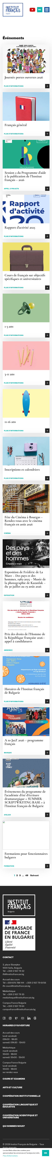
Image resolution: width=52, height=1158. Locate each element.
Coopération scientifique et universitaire (20, 1116)
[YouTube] (32, 9)
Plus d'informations (10, 1156)
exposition (9, 595)
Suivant (34, 875)
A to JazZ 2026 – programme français (24, 742)
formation (9, 866)
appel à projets (11, 189)
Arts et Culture (12, 1087)
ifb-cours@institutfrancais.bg (16, 986)
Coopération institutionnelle (21, 1096)
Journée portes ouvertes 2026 (24, 77)
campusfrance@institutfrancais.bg (19, 1009)
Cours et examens (14, 1079)
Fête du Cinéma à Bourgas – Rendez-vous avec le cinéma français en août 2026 (24, 520)
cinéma (7, 533)
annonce (8, 650)
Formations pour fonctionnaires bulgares (26, 855)
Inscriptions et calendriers (22, 470)
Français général (16, 125)
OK (45, 1153)
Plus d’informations (13, 86)
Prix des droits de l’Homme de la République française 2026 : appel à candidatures (25, 637)
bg (39, 9)
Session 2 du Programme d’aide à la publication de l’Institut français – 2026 (25, 176)
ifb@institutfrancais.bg (13, 974)
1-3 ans (9, 326)
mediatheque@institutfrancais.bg (18, 997)
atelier (7, 815)
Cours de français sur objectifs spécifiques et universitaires (25, 277)
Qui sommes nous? (14, 1126)
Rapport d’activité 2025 (20, 227)
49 (26, 875)
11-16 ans (10, 422)
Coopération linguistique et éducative (20, 1105)
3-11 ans (9, 374)
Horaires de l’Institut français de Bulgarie (24, 691)
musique (8, 753)
